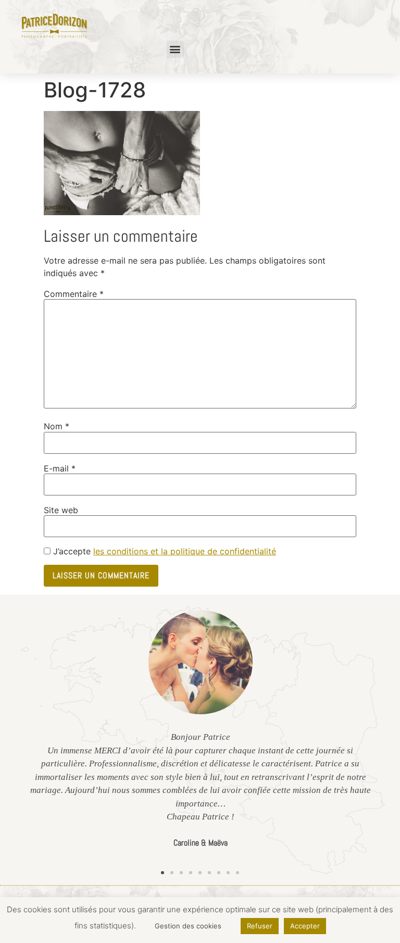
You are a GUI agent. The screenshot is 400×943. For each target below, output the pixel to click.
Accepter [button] (305, 926)
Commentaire (74, 294)
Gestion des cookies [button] (188, 926)
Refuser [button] (259, 926)
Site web (61, 510)
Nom (56, 426)
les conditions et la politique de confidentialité (184, 551)
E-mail (60, 468)
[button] (175, 49)
